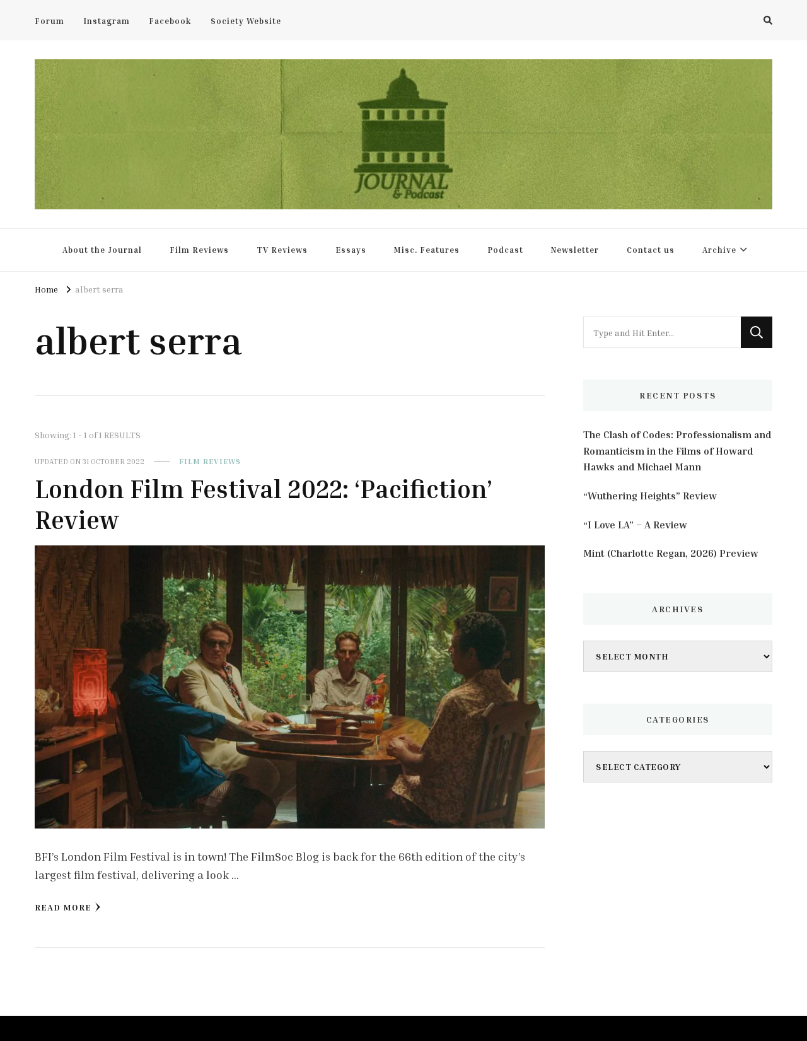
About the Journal (102, 250)
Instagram (106, 21)
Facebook (170, 21)
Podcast (505, 250)
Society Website (246, 21)
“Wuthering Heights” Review (650, 495)
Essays (350, 250)
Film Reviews (199, 250)
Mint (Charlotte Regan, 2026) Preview (670, 553)
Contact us (651, 250)
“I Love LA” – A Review (635, 524)
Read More (63, 907)
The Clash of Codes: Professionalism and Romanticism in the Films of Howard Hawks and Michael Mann (677, 450)
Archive (719, 250)
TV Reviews (282, 250)
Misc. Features (427, 250)
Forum (49, 21)
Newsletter (575, 250)
